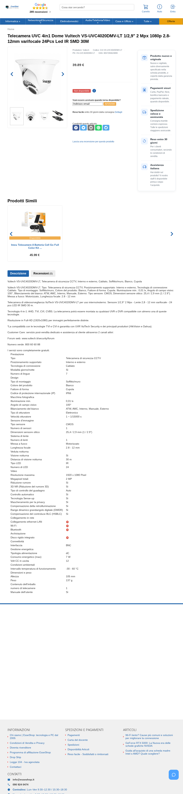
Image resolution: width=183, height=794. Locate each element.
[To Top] (175, 786)
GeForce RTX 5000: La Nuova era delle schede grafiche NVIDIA (147, 744)
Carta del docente (78, 739)
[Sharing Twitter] (83, 128)
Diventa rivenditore (20, 747)
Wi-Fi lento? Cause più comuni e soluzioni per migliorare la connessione (149, 737)
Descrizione (18, 273)
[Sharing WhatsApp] (98, 128)
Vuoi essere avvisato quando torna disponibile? (97, 100)
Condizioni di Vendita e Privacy (27, 743)
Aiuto (159, 11)
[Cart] (145, 8)
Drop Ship (15, 757)
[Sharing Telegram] (106, 128)
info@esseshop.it (23, 779)
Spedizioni (73, 744)
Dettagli (118, 112)
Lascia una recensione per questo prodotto (93, 141)
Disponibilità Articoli (78, 749)
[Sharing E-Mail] (91, 128)
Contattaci (15, 766)
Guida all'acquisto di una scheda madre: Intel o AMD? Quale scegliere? (148, 752)
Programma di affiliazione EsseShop (30, 752)
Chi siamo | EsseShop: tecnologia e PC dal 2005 (34, 737)
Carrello (146, 11)
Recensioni (43, 273)
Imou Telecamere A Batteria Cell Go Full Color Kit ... (35, 246)
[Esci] (173, 7)
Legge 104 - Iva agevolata (24, 762)
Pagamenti (74, 735)
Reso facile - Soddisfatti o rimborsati (88, 754)
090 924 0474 (20, 784)
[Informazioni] (159, 6)
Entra (172, 11)
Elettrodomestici (69, 21)
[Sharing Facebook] (76, 128)
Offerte (171, 21)
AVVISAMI (110, 104)
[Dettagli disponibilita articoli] (93, 91)
